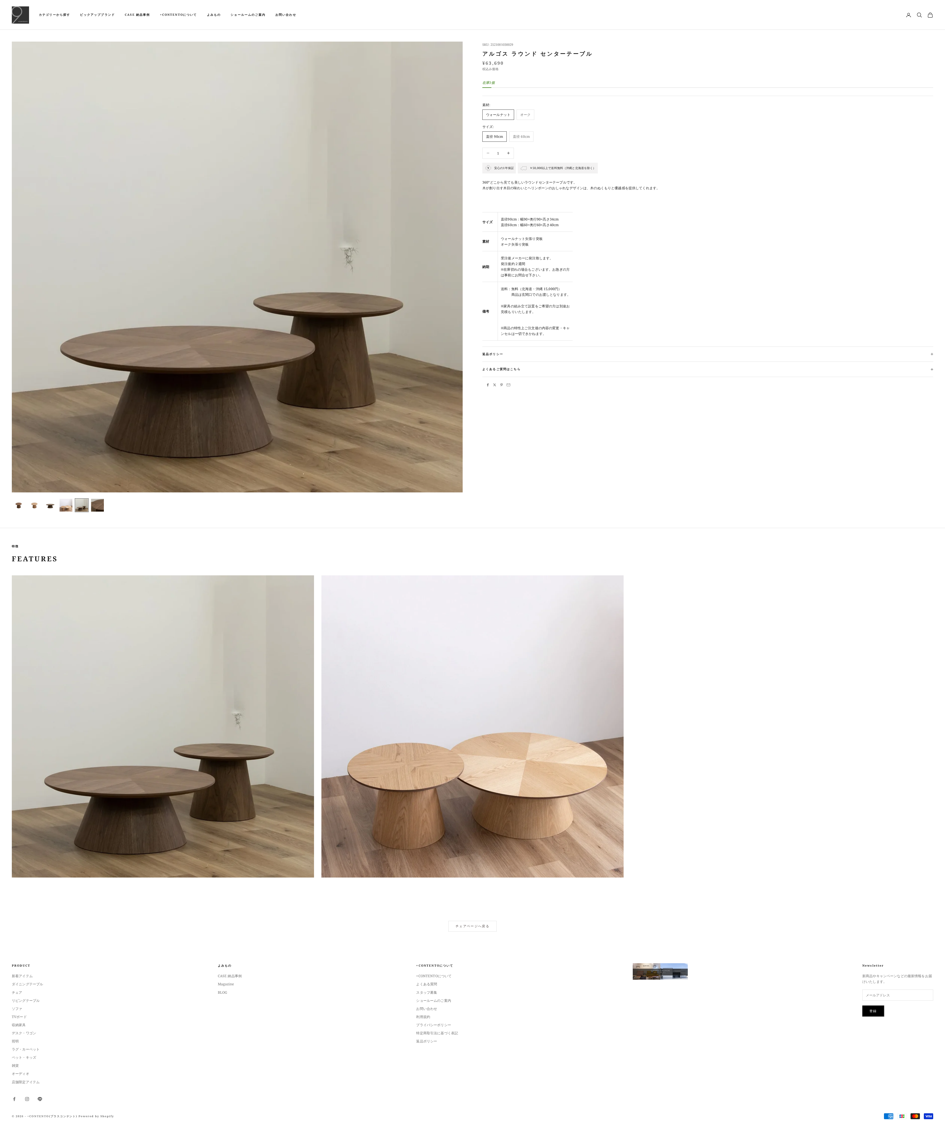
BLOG (222, 992)
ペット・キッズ (24, 1057)
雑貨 (15, 1065)
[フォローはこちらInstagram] (27, 1099)
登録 (873, 1011)
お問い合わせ (285, 15)
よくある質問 (426, 984)
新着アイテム (22, 976)
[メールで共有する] (508, 385)
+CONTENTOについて (178, 15)
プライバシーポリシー (433, 1024)
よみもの (214, 15)
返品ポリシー (426, 1041)
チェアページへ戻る (472, 926)
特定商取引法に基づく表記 (437, 1033)
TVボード (19, 1016)
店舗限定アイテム (26, 1082)
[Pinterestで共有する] (502, 385)
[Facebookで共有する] (488, 385)
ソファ (17, 1008)
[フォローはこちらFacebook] (14, 1099)
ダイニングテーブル (27, 984)
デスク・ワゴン (24, 1033)
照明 (15, 1041)
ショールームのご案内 (248, 15)
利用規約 (423, 1016)
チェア (17, 992)
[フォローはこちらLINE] (39, 1099)
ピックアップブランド (97, 15)
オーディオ (20, 1073)
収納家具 (19, 1024)
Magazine (226, 984)
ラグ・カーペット (26, 1049)
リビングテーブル (26, 1000)
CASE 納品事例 (137, 15)
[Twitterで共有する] (495, 385)
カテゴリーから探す (54, 15)
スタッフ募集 (426, 992)
